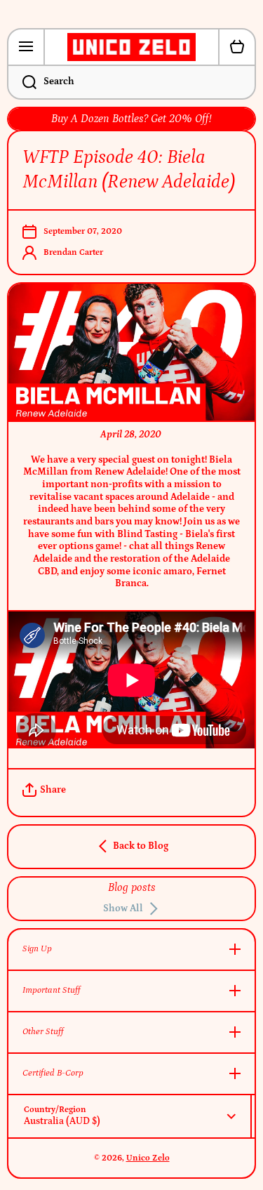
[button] (237, 47)
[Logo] (131, 47)
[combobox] (131, 82)
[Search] (21, 82)
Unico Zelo (148, 1158)
